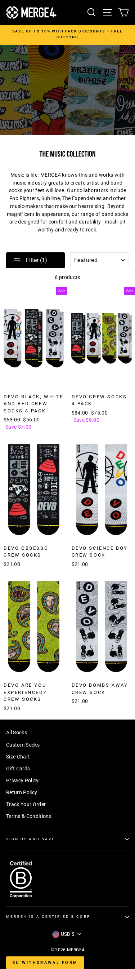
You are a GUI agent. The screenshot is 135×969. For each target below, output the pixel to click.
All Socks (16, 732)
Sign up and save (30, 839)
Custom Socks (23, 745)
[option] (67, 34)
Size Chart (18, 757)
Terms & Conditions (28, 816)
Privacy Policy (22, 780)
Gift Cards (18, 768)
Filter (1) (35, 260)
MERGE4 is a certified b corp (48, 917)
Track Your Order (26, 804)
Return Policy (21, 792)
